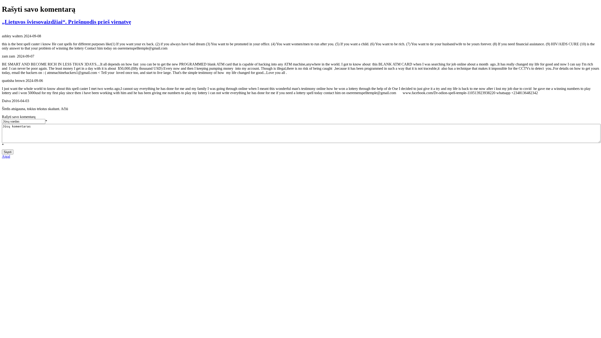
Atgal (6, 156)
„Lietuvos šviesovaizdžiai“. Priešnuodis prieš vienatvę (66, 22)
